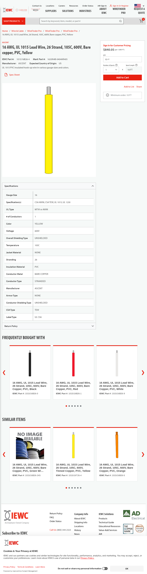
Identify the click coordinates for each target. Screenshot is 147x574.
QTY (104, 55)
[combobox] (138, 6)
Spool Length (133, 65)
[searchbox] (111, 70)
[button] (138, 6)
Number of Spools (111, 65)
